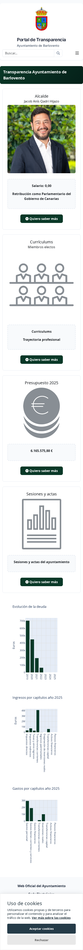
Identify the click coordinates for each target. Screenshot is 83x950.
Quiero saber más (43, 218)
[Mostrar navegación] (77, 53)
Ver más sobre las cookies (51, 918)
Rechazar (42, 940)
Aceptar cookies (41, 929)
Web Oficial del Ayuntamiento (42, 886)
